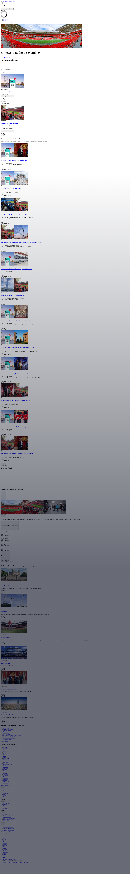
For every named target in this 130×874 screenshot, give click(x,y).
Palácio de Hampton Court (9, 738)
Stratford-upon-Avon (7, 764)
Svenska (5, 855)
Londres (5, 747)
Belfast (4, 753)
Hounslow (5, 783)
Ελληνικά (5, 843)
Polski (4, 853)
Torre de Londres (7, 730)
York (4, 752)
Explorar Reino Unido (5, 785)
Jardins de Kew (6, 728)
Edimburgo (5, 748)
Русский (5, 854)
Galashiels (5, 778)
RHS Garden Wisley (7, 734)
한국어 (4, 846)
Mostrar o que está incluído (6, 96)
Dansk (4, 840)
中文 (4, 857)
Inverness (5, 759)
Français (5, 845)
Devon (4, 776)
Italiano (4, 848)
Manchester (5, 749)
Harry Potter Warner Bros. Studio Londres (12, 735)
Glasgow (5, 754)
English (4, 837)
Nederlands (5, 849)
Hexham (5, 780)
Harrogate (5, 773)
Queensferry (6, 768)
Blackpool (5, 762)
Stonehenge (5, 731)
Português (5, 852)
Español (5, 844)
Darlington (5, 775)
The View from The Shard (9, 736)
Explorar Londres (4, 741)
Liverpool (5, 751)
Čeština (4, 839)
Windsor (5, 765)
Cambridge (5, 760)
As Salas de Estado (7, 739)
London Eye (6, 733)
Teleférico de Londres (8, 729)
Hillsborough (6, 781)
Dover (4, 772)
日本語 (4, 850)
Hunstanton (5, 779)
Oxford (4, 756)
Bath (4, 763)
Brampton (5, 769)
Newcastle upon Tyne (8, 770)
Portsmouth (5, 767)
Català (4, 838)
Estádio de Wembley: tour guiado (10, 123)
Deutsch (5, 841)
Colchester (5, 774)
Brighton (5, 757)
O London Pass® (5, 92)
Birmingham (6, 758)
